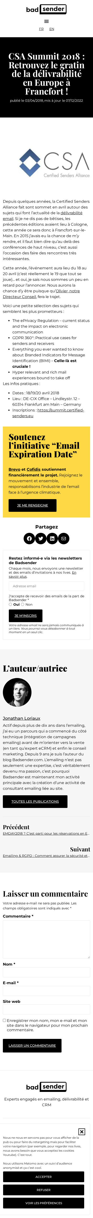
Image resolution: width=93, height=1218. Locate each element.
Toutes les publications (39, 799)
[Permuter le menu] (46, 21)
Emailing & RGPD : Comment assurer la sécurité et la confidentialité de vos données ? (46, 856)
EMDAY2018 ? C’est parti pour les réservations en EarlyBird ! (46, 833)
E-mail (11, 983)
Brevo (14, 469)
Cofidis (34, 469)
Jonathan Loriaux (21, 718)
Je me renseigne (32, 505)
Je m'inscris (26, 616)
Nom (9, 964)
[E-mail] (63, 538)
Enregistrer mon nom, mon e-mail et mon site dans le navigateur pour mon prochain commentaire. (47, 1025)
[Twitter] (40, 538)
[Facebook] (29, 538)
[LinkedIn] (52, 538)
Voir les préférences (44, 1203)
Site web (11, 1002)
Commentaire (18, 916)
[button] (81, 1131)
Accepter (44, 1177)
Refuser (44, 1190)
